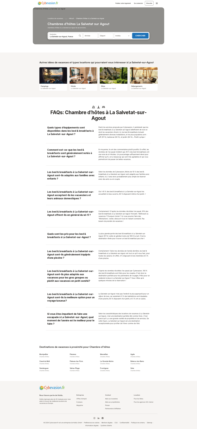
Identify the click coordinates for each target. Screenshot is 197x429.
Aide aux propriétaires (112, 402)
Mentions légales (107, 422)
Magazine (79, 405)
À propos (79, 402)
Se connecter (138, 3)
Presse (107, 405)
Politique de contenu (138, 422)
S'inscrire (149, 3)
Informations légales (91, 425)
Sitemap (149, 422)
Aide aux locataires (111, 399)
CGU (116, 422)
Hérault (71, 18)
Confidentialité (124, 422)
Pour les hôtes (138, 399)
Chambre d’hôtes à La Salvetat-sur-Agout (90, 18)
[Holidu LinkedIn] (98, 418)
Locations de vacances (55, 18)
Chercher (140, 36)
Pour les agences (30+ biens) (143, 402)
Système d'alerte (106, 425)
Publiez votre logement (123, 3)
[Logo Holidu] (48, 3)
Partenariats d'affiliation (113, 408)
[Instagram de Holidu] (94, 418)
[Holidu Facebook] (102, 418)
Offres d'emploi (81, 399)
